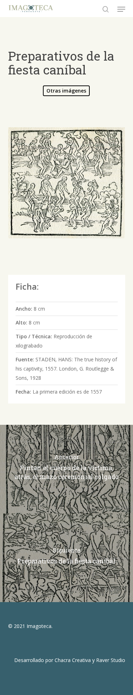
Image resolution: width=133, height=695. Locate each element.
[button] (121, 9)
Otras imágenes (66, 90)
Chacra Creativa (73, 660)
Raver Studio (110, 660)
